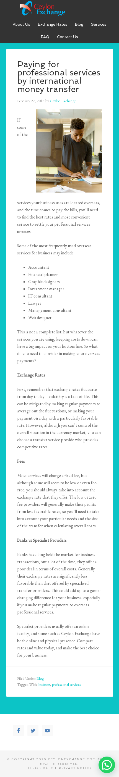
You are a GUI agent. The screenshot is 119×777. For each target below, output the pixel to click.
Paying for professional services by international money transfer (58, 76)
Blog (40, 678)
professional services (66, 684)
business (44, 684)
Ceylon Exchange (59, 8)
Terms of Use (42, 768)
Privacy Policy (75, 768)
